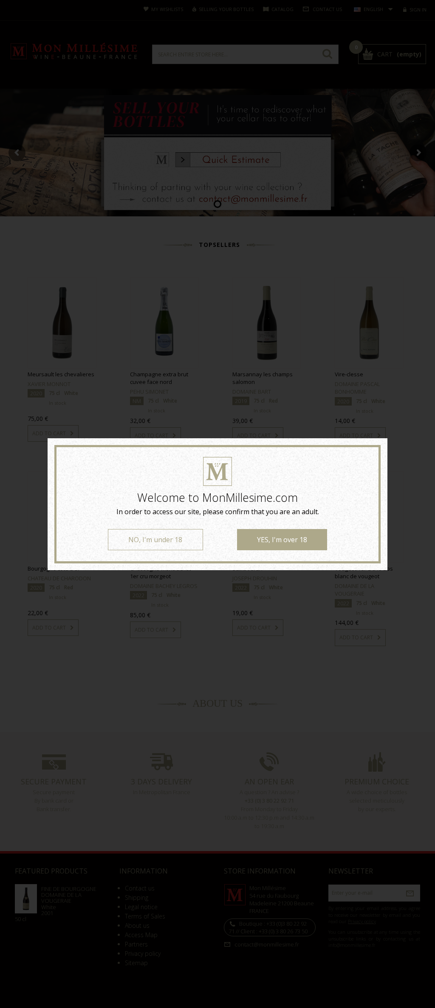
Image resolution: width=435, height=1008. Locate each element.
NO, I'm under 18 (155, 539)
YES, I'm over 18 (282, 539)
